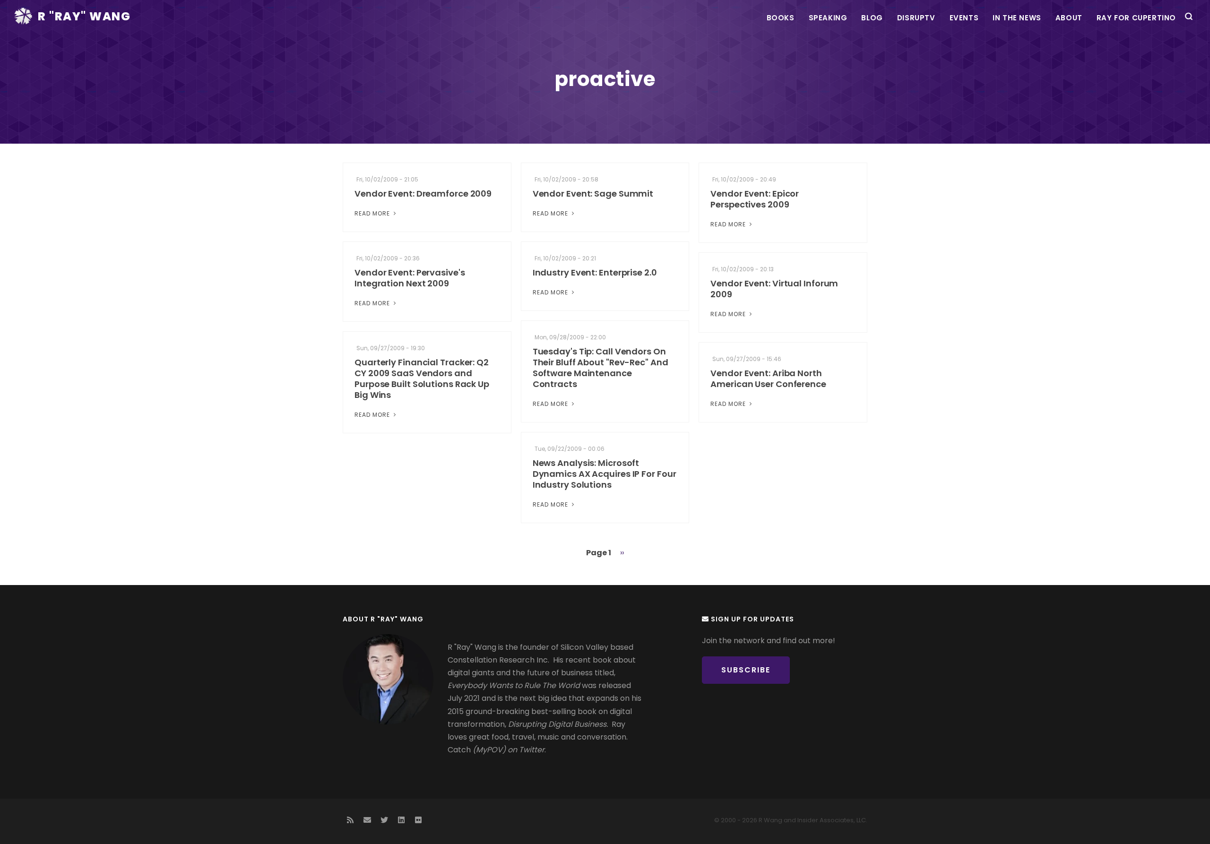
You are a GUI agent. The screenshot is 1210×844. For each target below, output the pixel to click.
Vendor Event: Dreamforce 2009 (423, 193)
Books (781, 18)
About (1068, 18)
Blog (871, 18)
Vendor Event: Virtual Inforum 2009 (774, 288)
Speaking (828, 18)
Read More (373, 213)
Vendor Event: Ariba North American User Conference (768, 378)
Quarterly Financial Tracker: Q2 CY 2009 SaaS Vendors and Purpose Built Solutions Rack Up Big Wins (421, 378)
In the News (1017, 18)
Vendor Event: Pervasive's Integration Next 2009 (409, 278)
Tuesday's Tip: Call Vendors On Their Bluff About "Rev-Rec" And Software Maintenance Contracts (600, 367)
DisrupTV (916, 18)
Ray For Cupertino (1136, 18)
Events (964, 18)
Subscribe (745, 669)
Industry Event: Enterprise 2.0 (595, 272)
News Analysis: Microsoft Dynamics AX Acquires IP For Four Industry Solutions (604, 474)
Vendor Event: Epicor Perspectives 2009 (754, 199)
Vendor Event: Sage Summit (593, 193)
